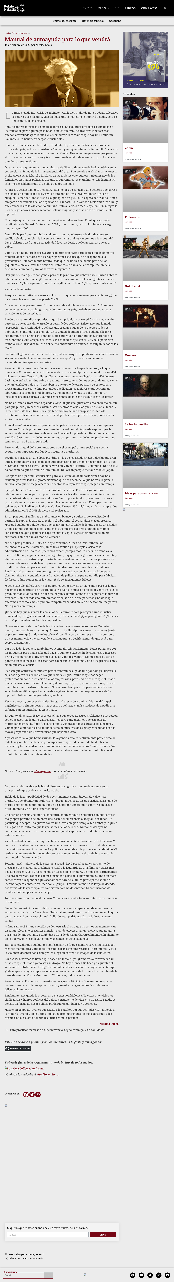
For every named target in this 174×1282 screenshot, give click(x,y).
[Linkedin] (167, 1275)
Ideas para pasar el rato (141, 493)
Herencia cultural (93, 20)
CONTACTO (149, 8)
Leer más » (129, 153)
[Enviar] (48, 1275)
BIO (117, 8)
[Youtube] (141, 1275)
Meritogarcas (42, 771)
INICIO (88, 8)
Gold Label (132, 286)
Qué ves (130, 355)
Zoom (129, 148)
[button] (165, 8)
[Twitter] (32, 1094)
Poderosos (132, 217)
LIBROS (130, 8)
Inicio (7, 33)
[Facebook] (26, 1094)
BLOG (102, 8)
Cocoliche (115, 20)
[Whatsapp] (38, 1094)
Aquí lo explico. (48, 1074)
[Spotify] (132, 1275)
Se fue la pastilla (136, 424)
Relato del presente (65, 20)
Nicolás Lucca (109, 1024)
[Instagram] (158, 1275)
